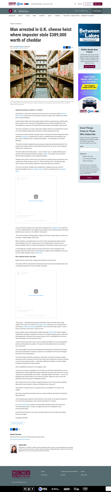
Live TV (88, 4)
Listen (28, 15)
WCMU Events (75, 15)
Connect (57, 15)
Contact (43, 471)
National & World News (16, 23)
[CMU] (85, 488)
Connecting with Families (89, 158)
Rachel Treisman (19, 46)
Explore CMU (84, 475)
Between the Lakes (88, 156)
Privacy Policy (44, 475)
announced (25, 136)
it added (45, 154)
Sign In (80, 4)
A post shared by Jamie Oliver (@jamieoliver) (36, 220)
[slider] (17, 11)
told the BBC (52, 332)
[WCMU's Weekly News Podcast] (89, 35)
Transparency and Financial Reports (69, 471)
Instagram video (56, 228)
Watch (20, 15)
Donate (98, 4)
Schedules (12, 15)
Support (42, 15)
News (34, 15)
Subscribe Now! (89, 66)
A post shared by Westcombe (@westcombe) (36, 315)
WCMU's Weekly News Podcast (89, 51)
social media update (24, 404)
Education (67, 15)
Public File (63, 475)
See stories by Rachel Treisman (20, 439)
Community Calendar (87, 15)
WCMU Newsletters (88, 161)
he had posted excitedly (29, 326)
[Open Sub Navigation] (16, 15)
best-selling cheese (37, 169)
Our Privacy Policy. (86, 173)
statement (39, 253)
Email (81, 146)
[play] (10, 11)
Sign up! (89, 177)
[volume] (15, 11)
